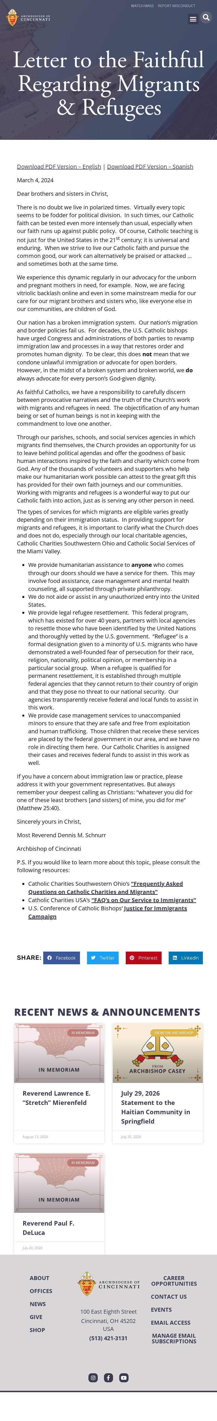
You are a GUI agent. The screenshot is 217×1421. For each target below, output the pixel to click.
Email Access (170, 1322)
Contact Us (169, 1296)
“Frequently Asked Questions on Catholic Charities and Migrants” (105, 888)
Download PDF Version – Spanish (150, 166)
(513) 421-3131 (108, 1338)
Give (36, 1317)
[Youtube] (123, 1377)
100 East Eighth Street (108, 1311)
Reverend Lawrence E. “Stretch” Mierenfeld (56, 1098)
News (38, 1304)
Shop (37, 1330)
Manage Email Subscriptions (174, 1338)
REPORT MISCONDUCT (176, 5)
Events (161, 1309)
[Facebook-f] (108, 1377)
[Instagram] (92, 1377)
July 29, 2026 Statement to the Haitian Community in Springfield (155, 1107)
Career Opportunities (174, 1281)
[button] (193, 19)
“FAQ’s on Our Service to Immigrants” (144, 900)
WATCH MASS (142, 5)
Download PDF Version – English (59, 166)
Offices (41, 1291)
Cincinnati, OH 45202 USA (108, 1325)
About (39, 1278)
